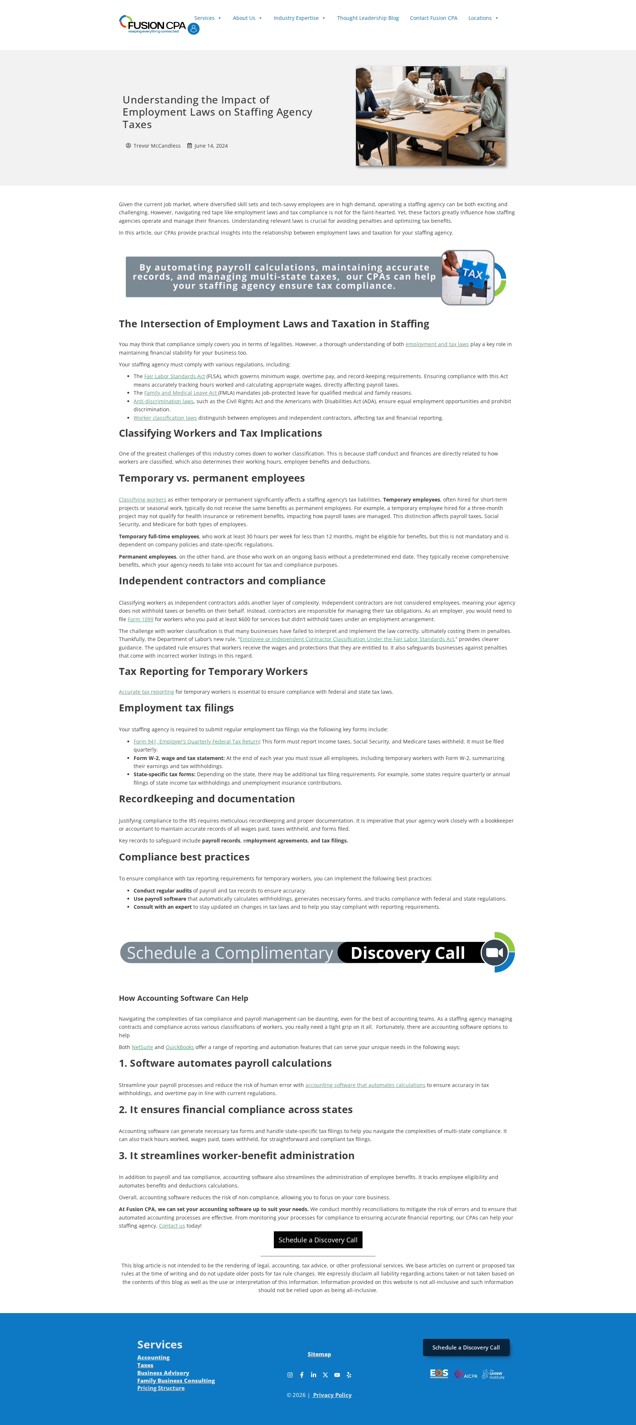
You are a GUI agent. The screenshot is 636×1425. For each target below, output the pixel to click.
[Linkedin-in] (313, 1375)
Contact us (172, 1225)
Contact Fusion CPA (433, 17)
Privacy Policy (332, 1394)
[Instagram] (290, 1375)
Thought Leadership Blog (368, 17)
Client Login (208, 25)
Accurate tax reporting (146, 691)
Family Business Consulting (176, 1380)
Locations (480, 17)
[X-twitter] (325, 1375)
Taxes (145, 1365)
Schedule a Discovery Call (318, 1239)
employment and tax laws (437, 344)
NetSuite (142, 1047)
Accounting (153, 1357)
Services (204, 17)
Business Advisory (163, 1372)
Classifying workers (142, 499)
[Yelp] (349, 1375)
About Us (244, 17)
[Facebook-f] (302, 1375)
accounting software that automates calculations (365, 1084)
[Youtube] (337, 1375)
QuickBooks (180, 1047)
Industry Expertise (296, 17)
